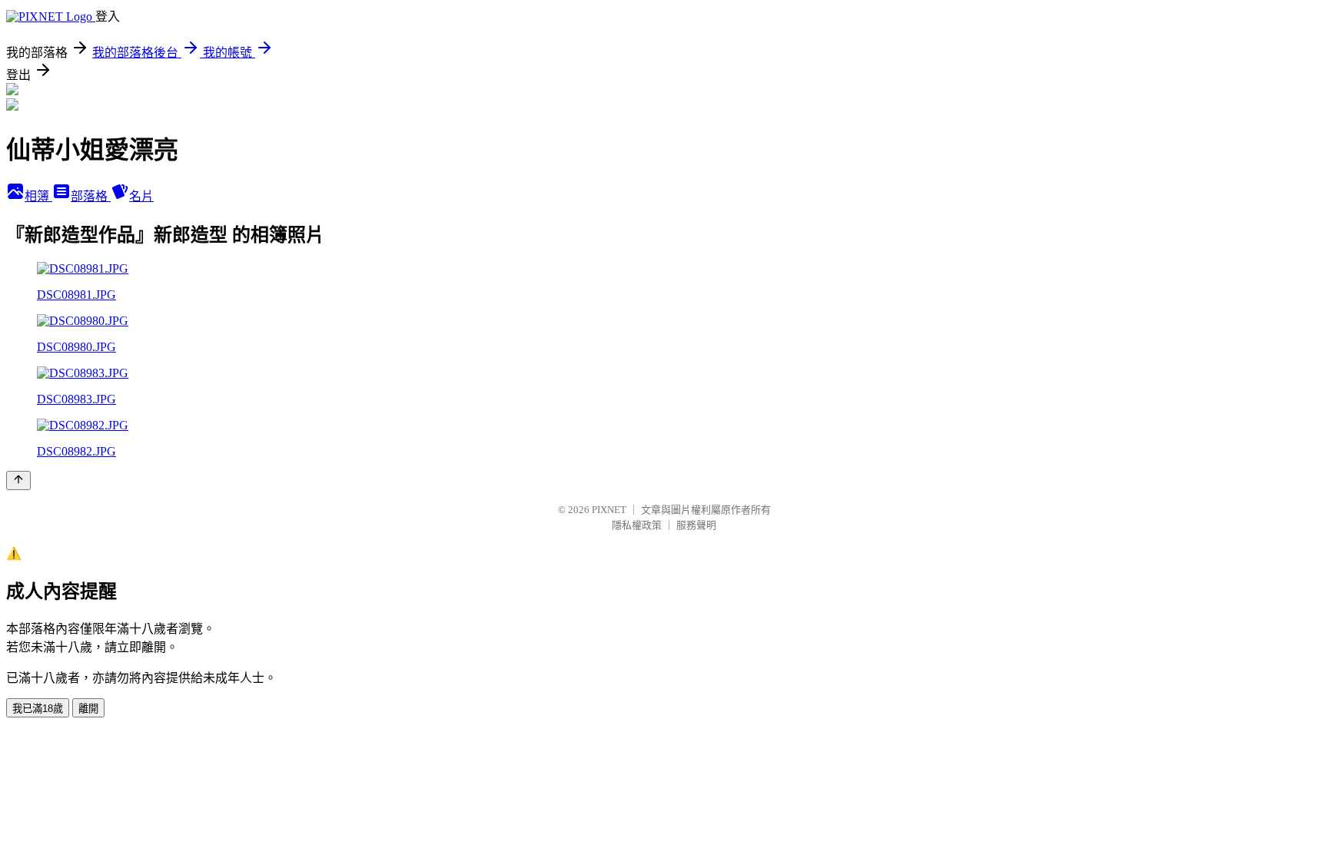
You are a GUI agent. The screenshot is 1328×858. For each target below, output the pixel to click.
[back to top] (18, 480)
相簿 (38, 196)
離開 (88, 708)
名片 (141, 196)
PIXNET (609, 509)
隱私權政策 (637, 525)
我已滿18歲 (37, 708)
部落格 (91, 196)
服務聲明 (696, 525)
